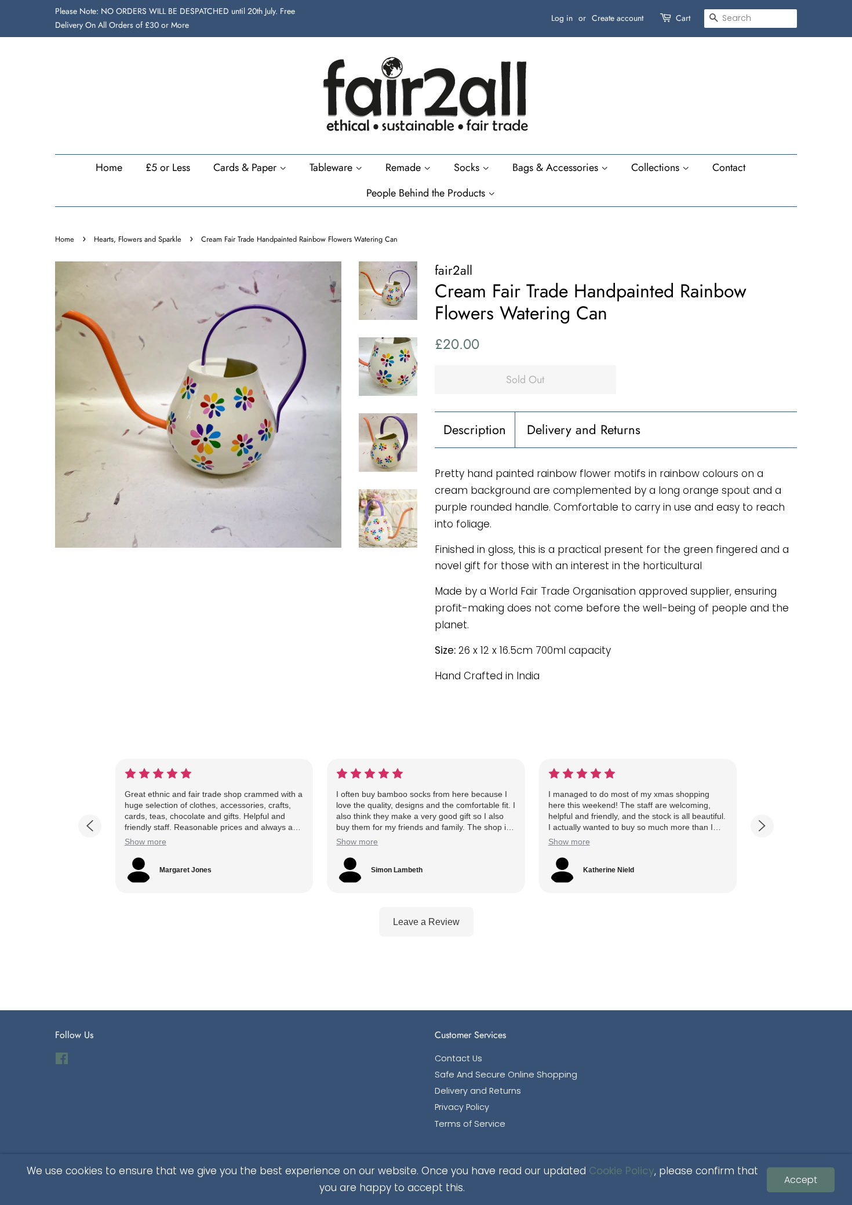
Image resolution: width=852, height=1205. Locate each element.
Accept (800, 1179)
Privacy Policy (462, 1107)
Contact (728, 167)
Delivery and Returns (583, 430)
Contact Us (458, 1058)
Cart (683, 18)
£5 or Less (167, 167)
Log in (562, 18)
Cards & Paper (246, 167)
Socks (468, 167)
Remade (404, 167)
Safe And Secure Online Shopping (506, 1074)
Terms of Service (470, 1124)
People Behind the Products (427, 193)
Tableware (332, 167)
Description (474, 430)
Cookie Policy (621, 1171)
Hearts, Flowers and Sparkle (137, 239)
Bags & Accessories (556, 167)
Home (109, 167)
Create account (617, 18)
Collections (656, 167)
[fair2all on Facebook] (61, 1060)
